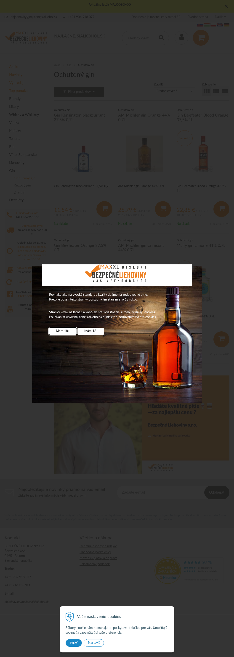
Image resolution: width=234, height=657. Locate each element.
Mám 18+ (63, 331)
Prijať (73, 643)
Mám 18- (90, 331)
